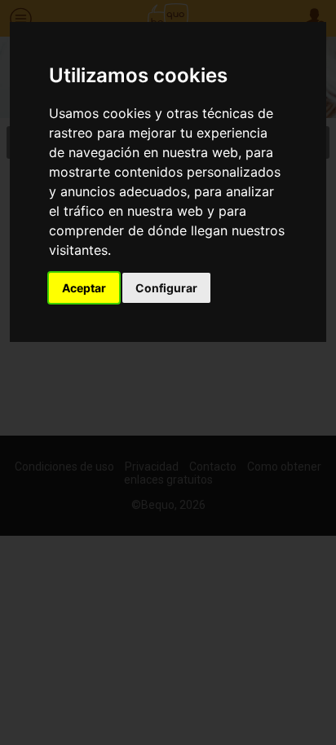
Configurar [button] (166, 288)
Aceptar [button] (84, 288)
